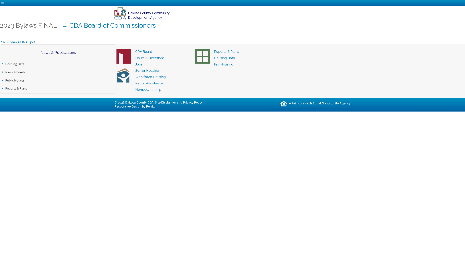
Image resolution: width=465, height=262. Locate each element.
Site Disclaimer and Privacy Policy (179, 102)
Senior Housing (147, 70)
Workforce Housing (150, 77)
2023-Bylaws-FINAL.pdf (17, 42)
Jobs (139, 64)
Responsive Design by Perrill (134, 106)
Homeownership (148, 90)
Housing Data (14, 64)
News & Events (15, 72)
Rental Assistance (149, 83)
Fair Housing (223, 64)
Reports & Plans (16, 88)
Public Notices (15, 80)
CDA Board (143, 51)
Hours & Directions (149, 58)
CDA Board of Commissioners (108, 25)
